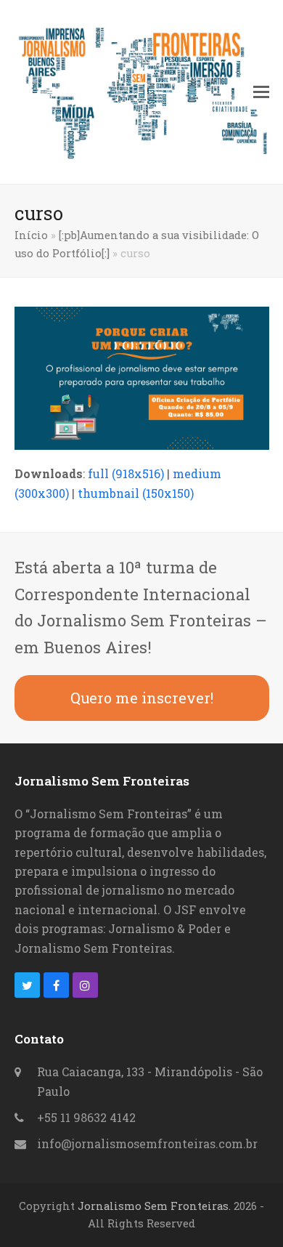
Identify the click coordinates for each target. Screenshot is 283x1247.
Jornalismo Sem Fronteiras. (154, 1206)
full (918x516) (126, 473)
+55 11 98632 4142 (86, 1117)
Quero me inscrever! (141, 697)
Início (31, 235)
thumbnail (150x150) (136, 493)
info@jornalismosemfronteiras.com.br (147, 1143)
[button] (261, 91)
